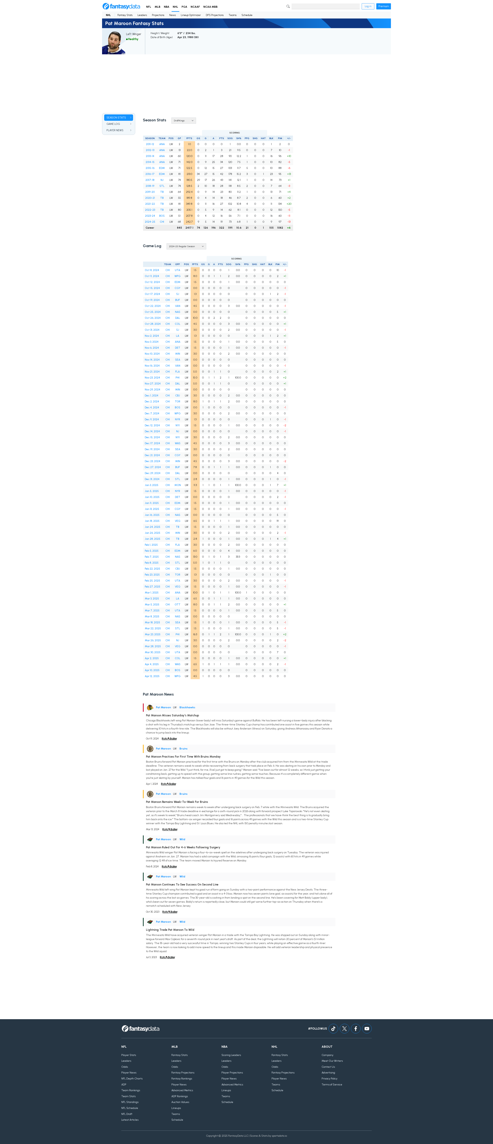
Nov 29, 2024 (152, 389)
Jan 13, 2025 (152, 509)
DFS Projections (215, 15)
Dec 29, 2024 (152, 473)
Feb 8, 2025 (151, 562)
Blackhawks (187, 707)
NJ (162, 180)
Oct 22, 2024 (153, 306)
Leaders (142, 15)
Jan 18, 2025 (152, 521)
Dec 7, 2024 (152, 413)
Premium (383, 6)
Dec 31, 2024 (152, 479)
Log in (368, 6)
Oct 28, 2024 (153, 324)
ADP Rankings (179, 1096)
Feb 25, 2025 (152, 580)
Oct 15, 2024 (152, 288)
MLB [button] (157, 6)
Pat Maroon (163, 707)
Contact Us (328, 1066)
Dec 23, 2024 (152, 461)
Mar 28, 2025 (153, 646)
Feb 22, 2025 (152, 568)
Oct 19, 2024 (152, 300)
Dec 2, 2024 (152, 401)
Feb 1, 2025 (151, 544)
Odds (124, 1066)
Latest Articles (129, 1119)
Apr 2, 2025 (152, 658)
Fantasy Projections (182, 1072)
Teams (232, 15)
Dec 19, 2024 (152, 449)
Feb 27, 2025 (152, 586)
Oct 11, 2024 (152, 276)
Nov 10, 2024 (152, 353)
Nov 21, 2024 (152, 371)
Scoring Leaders (231, 1055)
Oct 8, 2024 (152, 270)
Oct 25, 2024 (153, 312)
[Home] (121, 6)
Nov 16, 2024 (152, 365)
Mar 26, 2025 (153, 640)
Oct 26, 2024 (153, 318)
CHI (162, 221)
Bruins (183, 748)
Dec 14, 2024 (152, 431)
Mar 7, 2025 (152, 610)
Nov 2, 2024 (152, 335)
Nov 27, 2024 (153, 383)
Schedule (246, 15)
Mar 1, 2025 (151, 592)
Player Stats (128, 1055)
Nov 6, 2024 (152, 347)
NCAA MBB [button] (210, 6)
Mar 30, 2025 (152, 652)
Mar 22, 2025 (153, 628)
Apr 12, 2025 (152, 676)
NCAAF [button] (195, 6)
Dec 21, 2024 (152, 455)
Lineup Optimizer (191, 15)
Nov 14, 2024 (152, 359)
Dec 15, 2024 (152, 437)
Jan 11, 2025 (152, 503)
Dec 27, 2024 (153, 467)
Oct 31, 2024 (152, 330)
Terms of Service (332, 1084)
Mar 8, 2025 (152, 616)
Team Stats (128, 1096)
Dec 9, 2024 (152, 419)
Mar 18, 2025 (152, 622)
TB (162, 192)
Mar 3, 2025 (152, 598)
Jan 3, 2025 (151, 485)
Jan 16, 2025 (152, 515)
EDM (162, 168)
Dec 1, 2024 (151, 395)
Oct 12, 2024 (152, 282)
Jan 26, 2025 (152, 533)
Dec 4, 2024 (152, 407)
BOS (162, 215)
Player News (128, 1072)
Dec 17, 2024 (152, 443)
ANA (162, 144)
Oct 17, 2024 (152, 294)
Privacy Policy (329, 1078)
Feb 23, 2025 (152, 574)
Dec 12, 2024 (152, 425)
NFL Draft (126, 1114)
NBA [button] (166, 6)
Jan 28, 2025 (152, 539)
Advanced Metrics (182, 1090)
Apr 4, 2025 (152, 664)
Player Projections (232, 1072)
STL (161, 186)
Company (327, 1055)
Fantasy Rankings (181, 1078)
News (172, 15)
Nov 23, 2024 (152, 377)
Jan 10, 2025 (152, 497)
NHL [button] (175, 6)
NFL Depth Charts (132, 1078)
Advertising (328, 1072)
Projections (158, 15)
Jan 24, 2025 (152, 527)
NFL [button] (148, 6)
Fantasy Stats (124, 15)
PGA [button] (184, 6)
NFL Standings (129, 1102)
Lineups (176, 1108)
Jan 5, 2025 (152, 491)
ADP (123, 1084)
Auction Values (180, 1102)
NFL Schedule (129, 1108)
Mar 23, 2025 (152, 634)
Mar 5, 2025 (152, 604)
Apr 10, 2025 (152, 670)
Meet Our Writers (332, 1061)
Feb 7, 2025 (152, 556)
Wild (182, 839)
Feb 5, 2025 (151, 550)
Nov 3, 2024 (151, 341)
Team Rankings (130, 1090)
